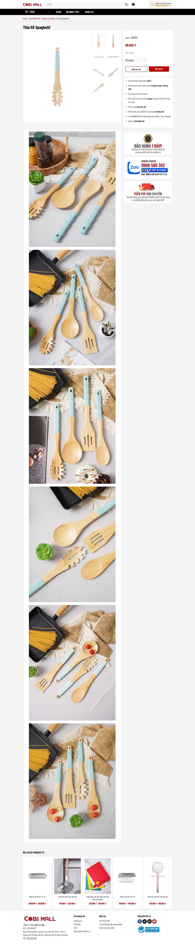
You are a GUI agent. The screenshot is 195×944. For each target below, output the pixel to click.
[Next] (86, 77)
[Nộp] (127, 4)
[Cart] (133, 4)
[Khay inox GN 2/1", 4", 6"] (37, 876)
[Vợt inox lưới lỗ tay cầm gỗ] (67, 876)
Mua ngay (159, 69)
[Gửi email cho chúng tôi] (149, 921)
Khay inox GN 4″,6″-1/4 (127, 896)
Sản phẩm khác (34, 18)
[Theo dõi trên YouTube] (154, 921)
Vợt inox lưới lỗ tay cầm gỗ (67, 896)
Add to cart (136, 69)
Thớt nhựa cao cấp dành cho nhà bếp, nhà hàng (97, 898)
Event (59, 12)
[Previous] (29, 77)
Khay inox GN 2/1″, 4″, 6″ (37, 896)
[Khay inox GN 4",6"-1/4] (127, 876)
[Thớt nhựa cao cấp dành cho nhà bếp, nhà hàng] (97, 876)
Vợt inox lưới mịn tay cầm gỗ (157, 896)
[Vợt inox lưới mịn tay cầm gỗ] (157, 876)
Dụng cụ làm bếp (48, 18)
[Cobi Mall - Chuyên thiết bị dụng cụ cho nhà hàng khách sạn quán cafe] (32, 4)
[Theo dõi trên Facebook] (139, 921)
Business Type (72, 12)
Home (25, 18)
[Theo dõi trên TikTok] (144, 921)
